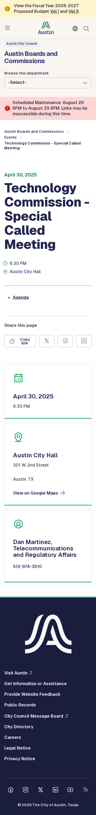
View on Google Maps (35, 493)
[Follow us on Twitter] (40, 790)
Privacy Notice (19, 759)
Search (87, 28)
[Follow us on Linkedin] (55, 790)
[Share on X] (46, 341)
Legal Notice (17, 748)
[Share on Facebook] (65, 341)
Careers (12, 737)
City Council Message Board (33, 716)
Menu (8, 28)
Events (10, 137)
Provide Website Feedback (32, 694)
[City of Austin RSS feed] (85, 790)
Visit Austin (15, 672)
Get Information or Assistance (35, 684)
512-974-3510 (27, 567)
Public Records (20, 705)
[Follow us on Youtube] (70, 790)
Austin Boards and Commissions (34, 131)
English (76, 29)
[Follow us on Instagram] (25, 790)
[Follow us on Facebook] (10, 790)
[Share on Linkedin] (84, 341)
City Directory (18, 727)
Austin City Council (21, 44)
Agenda (21, 297)
